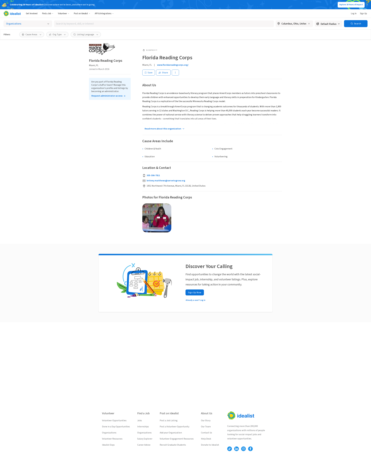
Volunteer (62, 13)
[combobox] (164, 24)
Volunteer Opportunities (114, 420)
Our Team (206, 426)
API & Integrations (103, 13)
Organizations (109, 432)
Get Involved (31, 13)
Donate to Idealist (210, 444)
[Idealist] (12, 13)
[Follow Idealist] (229, 448)
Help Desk (206, 438)
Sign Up (363, 13)
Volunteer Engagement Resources (177, 438)
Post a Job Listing (169, 420)
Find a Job (46, 13)
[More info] (294, 23)
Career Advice (143, 444)
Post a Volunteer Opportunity (174, 426)
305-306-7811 (153, 175)
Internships (143, 426)
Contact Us (206, 432)
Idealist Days (108, 444)
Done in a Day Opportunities (116, 426)
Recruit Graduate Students (173, 444)
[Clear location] (309, 23)
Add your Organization (171, 432)
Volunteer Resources (112, 438)
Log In (354, 13)
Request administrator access (106, 95)
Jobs (139, 420)
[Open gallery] (156, 217)
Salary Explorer (144, 438)
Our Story (205, 420)
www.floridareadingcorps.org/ (173, 65)
